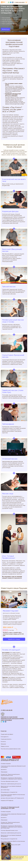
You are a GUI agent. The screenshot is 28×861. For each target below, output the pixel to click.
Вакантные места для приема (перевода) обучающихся (11, 787)
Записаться (5, 29)
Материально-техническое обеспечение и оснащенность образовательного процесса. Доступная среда (11, 827)
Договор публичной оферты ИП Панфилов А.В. (12, 798)
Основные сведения (6, 763)
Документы (3, 769)
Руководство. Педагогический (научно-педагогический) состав (10, 775)
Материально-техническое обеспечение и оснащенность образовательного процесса (11, 778)
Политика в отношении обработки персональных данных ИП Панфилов (13, 795)
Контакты (3, 741)
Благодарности (4, 736)
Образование (4, 772)
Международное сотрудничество (9, 792)
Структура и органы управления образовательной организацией (13, 766)
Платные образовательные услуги (9, 781)
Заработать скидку (14, 639)
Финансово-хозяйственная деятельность (11, 783)
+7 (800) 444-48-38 (19, 2)
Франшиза (3, 744)
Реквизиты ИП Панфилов (7, 800)
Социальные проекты (6, 739)
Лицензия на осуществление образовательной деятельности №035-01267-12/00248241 (12, 718)
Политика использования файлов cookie (11, 748)
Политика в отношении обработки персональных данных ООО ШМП (13, 842)
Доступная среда (5, 789)
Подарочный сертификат (7, 734)
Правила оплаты (5, 746)
